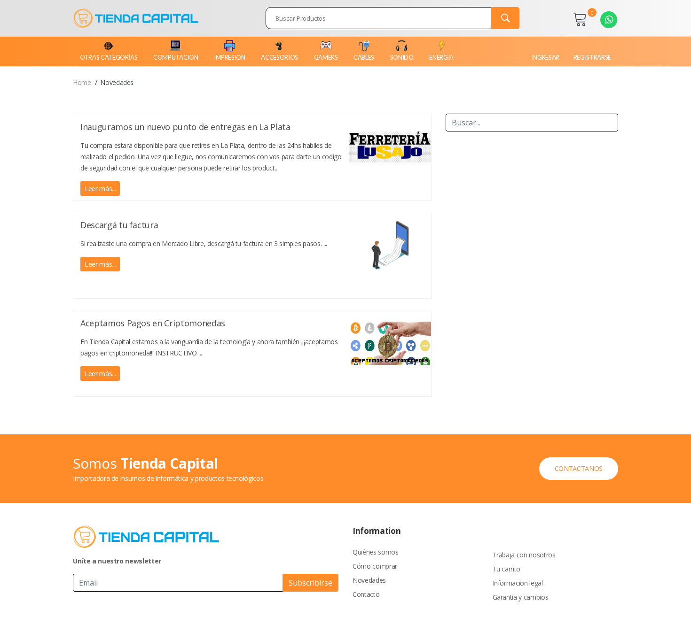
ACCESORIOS (279, 57)
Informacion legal (518, 582)
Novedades (369, 580)
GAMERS (326, 57)
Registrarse (592, 57)
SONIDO (402, 57)
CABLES (363, 57)
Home (82, 82)
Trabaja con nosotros (524, 554)
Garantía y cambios (521, 597)
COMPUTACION (175, 57)
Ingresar (545, 57)
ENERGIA (441, 57)
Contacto (366, 594)
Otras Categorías (108, 57)
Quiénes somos (375, 552)
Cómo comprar (375, 566)
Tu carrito (507, 568)
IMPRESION (229, 57)
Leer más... (100, 188)
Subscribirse (310, 583)
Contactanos (579, 468)
